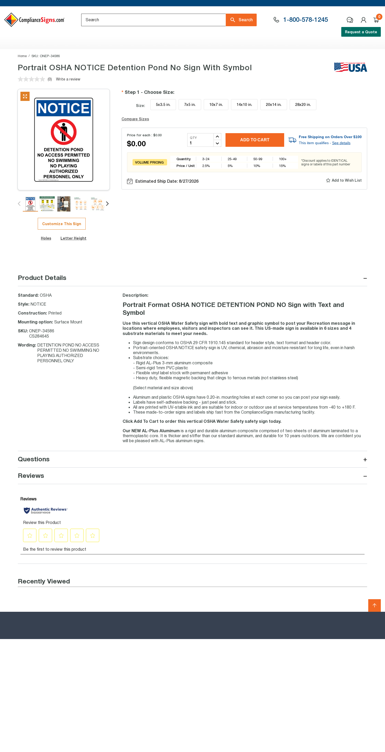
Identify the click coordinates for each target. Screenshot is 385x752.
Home (22, 56)
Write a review (68, 79)
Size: (140, 105)
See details (341, 143)
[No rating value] (33, 79)
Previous (19, 204)
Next (107, 204)
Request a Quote (361, 32)
